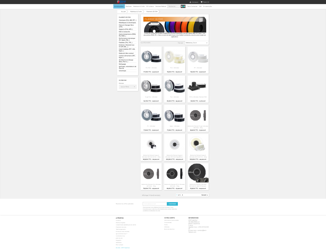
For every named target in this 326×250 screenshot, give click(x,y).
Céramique (122, 71)
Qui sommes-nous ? (121, 233)
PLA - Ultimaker (174, 97)
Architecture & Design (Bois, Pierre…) (126, 60)
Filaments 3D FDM (125, 17)
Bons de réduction (169, 229)
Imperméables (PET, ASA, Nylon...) (127, 50)
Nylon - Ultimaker (174, 126)
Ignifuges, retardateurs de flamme (127, 67)
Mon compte (119, 244)
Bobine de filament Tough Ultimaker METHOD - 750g (198, 127)
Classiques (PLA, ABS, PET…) (127, 20)
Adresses (166, 227)
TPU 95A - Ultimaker (151, 68)
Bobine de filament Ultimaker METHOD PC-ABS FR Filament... (198, 185)
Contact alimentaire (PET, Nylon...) (127, 56)
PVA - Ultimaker (174, 68)
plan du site (119, 238)
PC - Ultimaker (151, 126)
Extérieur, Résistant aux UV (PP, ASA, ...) (126, 45)
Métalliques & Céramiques (127, 22)
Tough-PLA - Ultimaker (151, 97)
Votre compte (169, 218)
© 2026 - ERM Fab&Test (123, 248)
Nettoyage (122, 64)
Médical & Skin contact (126, 53)
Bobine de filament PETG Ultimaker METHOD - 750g (175, 185)
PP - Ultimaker (198, 68)
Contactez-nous (120, 236)
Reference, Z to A (197, 43)
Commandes (168, 222)
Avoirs (166, 224)
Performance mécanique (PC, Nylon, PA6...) (127, 39)
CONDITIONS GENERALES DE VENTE (126, 225)
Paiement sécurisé (121, 227)
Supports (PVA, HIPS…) (126, 29)
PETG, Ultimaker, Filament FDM (198, 97)
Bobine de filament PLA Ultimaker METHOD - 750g (151, 185)
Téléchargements (121, 229)
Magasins (118, 240)
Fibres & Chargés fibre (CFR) (126, 26)
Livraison (118, 220)
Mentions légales (120, 222)
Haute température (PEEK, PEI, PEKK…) (127, 35)
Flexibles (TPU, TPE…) (125, 42)
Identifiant (118, 242)
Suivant (205, 195)
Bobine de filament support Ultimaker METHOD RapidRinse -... (174, 156)
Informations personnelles (171, 220)
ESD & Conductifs (124, 32)
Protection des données (122, 231)
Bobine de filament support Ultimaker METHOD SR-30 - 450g (151, 156)
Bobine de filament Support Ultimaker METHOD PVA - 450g (198, 156)
